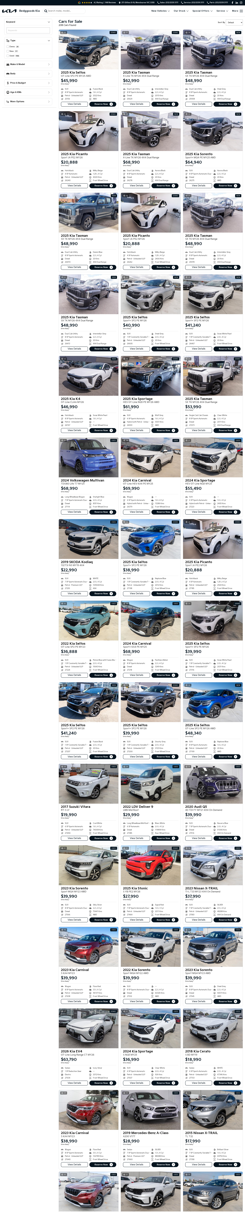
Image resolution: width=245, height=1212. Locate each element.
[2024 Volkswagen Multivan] (88, 457)
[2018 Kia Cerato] (213, 1028)
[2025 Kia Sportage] (150, 376)
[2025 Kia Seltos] (88, 49)
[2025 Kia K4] (88, 376)
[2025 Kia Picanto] (88, 131)
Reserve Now (101, 104)
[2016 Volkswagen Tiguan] (213, 1191)
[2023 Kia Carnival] (88, 947)
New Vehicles (159, 11)
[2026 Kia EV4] (88, 1028)
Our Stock (179, 11)
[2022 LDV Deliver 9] (150, 784)
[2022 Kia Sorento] (150, 947)
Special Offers (201, 11)
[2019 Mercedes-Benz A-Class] (150, 1110)
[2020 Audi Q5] (213, 784)
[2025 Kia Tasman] (150, 49)
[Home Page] (9, 11)
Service (221, 11)
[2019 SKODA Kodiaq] (88, 539)
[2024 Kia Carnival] (150, 457)
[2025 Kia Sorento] (213, 131)
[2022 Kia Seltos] (88, 620)
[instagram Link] (241, 2)
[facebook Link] (232, 2)
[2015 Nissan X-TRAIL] (213, 1110)
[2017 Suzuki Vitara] (88, 784)
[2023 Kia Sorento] (88, 865)
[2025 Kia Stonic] (150, 865)
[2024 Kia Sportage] (213, 457)
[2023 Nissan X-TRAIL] (213, 865)
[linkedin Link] (237, 2)
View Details (74, 104)
